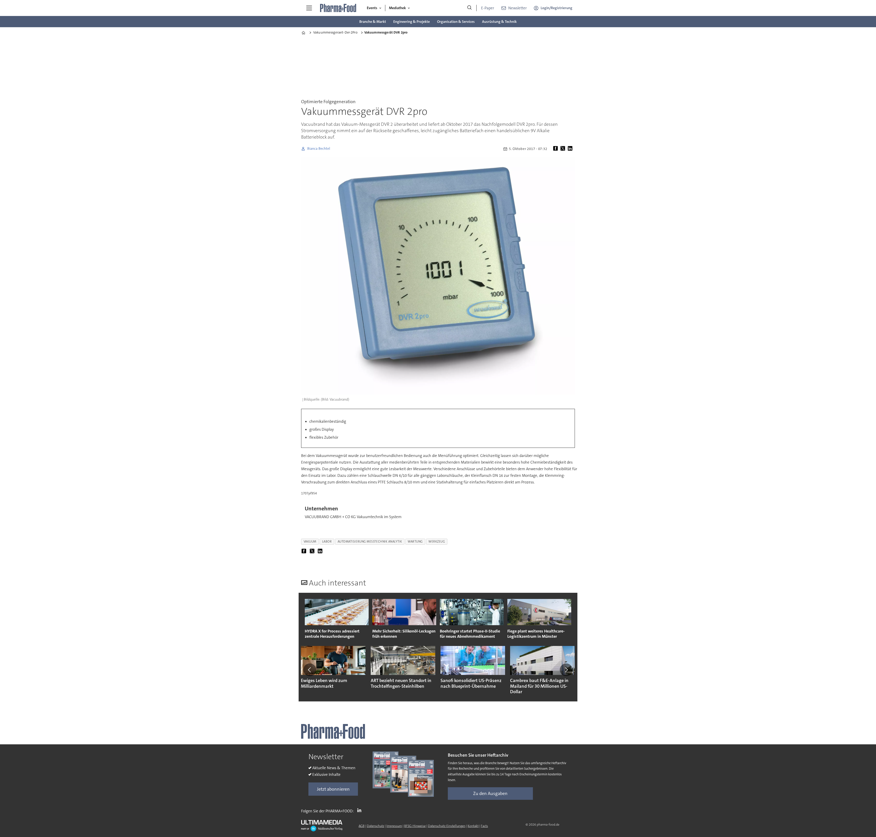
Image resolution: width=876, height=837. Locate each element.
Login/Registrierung (556, 7)
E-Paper (487, 7)
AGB (362, 826)
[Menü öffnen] (309, 7)
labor (327, 541)
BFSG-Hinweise (415, 826)
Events (372, 7)
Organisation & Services (456, 21)
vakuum (310, 541)
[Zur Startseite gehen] (338, 8)
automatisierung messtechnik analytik (370, 541)
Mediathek (397, 7)
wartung (415, 541)
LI (360, 810)
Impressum (394, 826)
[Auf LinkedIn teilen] (571, 148)
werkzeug (436, 541)
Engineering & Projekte (411, 21)
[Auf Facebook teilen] (556, 148)
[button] (309, 669)
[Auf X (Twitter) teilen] (563, 148)
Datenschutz (375, 826)
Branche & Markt (372, 21)
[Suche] (469, 8)
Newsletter (517, 7)
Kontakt (473, 826)
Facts (484, 826)
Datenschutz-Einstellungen (446, 826)
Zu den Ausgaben (490, 793)
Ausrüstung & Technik (499, 21)
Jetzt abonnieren (333, 789)
